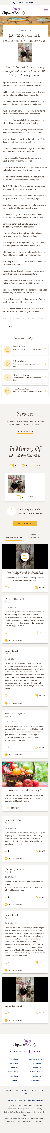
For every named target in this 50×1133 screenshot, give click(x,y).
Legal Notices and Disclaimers (19, 1106)
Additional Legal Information (17, 1118)
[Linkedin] (34, 1051)
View (30, 497)
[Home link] (14, 10)
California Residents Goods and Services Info (22, 1112)
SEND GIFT (15, 808)
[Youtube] (38, 1051)
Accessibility (37, 1109)
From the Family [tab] (35, 536)
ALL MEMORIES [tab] (13, 537)
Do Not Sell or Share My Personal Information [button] (24, 1100)
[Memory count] (12, 465)
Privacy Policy (24, 1109)
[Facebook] (29, 1051)
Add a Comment (16, 640)
